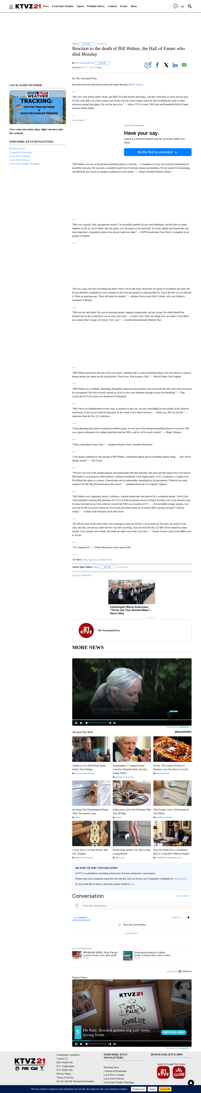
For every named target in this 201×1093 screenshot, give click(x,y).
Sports (80, 6)
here (132, 884)
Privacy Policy (64, 1073)
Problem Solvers (96, 6)
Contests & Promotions (20, 152)
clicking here (180, 878)
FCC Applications (65, 1066)
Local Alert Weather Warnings (24, 163)
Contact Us (62, 1058)
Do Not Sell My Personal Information (75, 1081)
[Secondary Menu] (13, 6)
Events (123, 6)
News (46, 6)
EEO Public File (65, 1062)
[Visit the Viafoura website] (185, 971)
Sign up (186, 896)
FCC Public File (65, 1070)
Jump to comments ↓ (82, 575)
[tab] (81, 917)
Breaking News (17, 148)
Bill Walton (137, 84)
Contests (112, 6)
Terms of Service (65, 1077)
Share (134, 6)
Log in (178, 896)
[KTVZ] (28, 6)
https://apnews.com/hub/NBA (97, 559)
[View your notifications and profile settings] (188, 917)
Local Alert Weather (63, 6)
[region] (132, 934)
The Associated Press (84, 63)
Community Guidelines (68, 1055)
